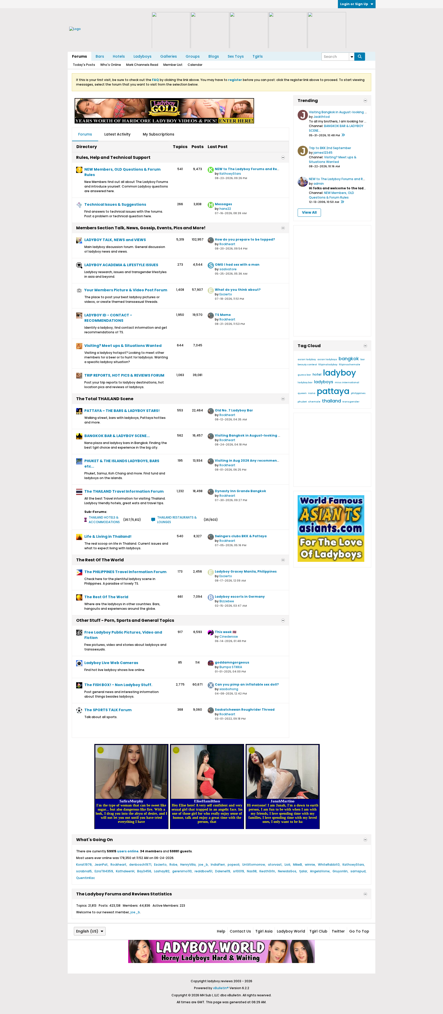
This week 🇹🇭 (225, 632)
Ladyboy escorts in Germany (240, 596)
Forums (79, 56)
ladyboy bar (305, 382)
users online (127, 851)
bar (362, 359)
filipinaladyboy (327, 364)
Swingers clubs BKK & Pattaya (241, 536)
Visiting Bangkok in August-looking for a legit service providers (270, 435)
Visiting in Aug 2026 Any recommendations (252, 460)
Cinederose (228, 636)
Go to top (359, 931)
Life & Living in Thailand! (108, 536)
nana (311, 393)
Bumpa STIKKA (230, 667)
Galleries (168, 56)
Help (221, 931)
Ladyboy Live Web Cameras (111, 662)
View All (309, 212)
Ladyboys (143, 56)
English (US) (87, 931)
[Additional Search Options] (352, 57)
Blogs (213, 56)
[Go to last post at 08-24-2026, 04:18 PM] (343, 135)
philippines (358, 393)
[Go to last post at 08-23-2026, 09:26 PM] (342, 202)
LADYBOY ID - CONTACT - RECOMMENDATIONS (108, 318)
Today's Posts (84, 65)
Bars (100, 56)
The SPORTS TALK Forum (108, 709)
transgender (351, 401)
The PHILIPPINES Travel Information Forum (125, 571)
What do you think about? (238, 289)
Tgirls (258, 56)
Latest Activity (117, 134)
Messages (223, 204)
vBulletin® (221, 988)
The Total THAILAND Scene (104, 399)
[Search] (359, 57)
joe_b (135, 912)
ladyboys (323, 382)
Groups (193, 56)
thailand (331, 401)
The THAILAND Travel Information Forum (124, 491)
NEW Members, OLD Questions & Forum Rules (122, 172)
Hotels (119, 56)
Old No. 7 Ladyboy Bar (234, 410)
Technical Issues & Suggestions (115, 204)
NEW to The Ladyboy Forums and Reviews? (251, 169)
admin (319, 183)
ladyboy (339, 372)
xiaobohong (228, 689)
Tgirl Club (318, 931)
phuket (302, 401)
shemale (314, 401)
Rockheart (227, 244)
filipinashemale (349, 364)
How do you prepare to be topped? (245, 239)
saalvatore (228, 269)
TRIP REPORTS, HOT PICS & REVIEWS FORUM (124, 375)
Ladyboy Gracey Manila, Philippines (246, 571)
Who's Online (110, 65)
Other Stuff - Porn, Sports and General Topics (125, 620)
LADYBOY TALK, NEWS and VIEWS (115, 239)
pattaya (333, 391)
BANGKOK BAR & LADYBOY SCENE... (117, 435)
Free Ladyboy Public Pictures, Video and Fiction (123, 635)
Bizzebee (226, 601)
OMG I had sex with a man (237, 264)
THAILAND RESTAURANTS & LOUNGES (177, 519)
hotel (317, 374)
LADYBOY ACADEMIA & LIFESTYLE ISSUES (121, 264)
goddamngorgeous (232, 662)
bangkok (349, 358)
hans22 (225, 208)
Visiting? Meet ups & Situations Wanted (123, 345)
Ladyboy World (291, 931)
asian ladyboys (327, 359)
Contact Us (240, 931)
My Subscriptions (158, 134)
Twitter (338, 931)
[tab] (85, 134)
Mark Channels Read (142, 65)
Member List (173, 65)
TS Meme (223, 315)
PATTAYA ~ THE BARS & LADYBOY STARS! (122, 410)
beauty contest (307, 364)
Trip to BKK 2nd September (330, 148)
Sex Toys (236, 56)
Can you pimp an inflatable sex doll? (247, 684)
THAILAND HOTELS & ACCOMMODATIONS (104, 519)
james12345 (323, 152)
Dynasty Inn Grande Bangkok (240, 491)
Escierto (225, 294)
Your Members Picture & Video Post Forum (125, 290)
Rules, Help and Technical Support (113, 157)
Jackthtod (322, 117)
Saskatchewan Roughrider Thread (245, 709)
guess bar (304, 374)
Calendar (195, 65)
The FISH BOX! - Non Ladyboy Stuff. (118, 684)
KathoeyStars (230, 173)
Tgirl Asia (264, 931)
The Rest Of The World (100, 560)
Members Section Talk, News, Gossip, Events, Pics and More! (141, 228)
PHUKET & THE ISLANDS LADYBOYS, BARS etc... (121, 463)
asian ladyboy (307, 359)
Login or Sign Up (354, 4)
